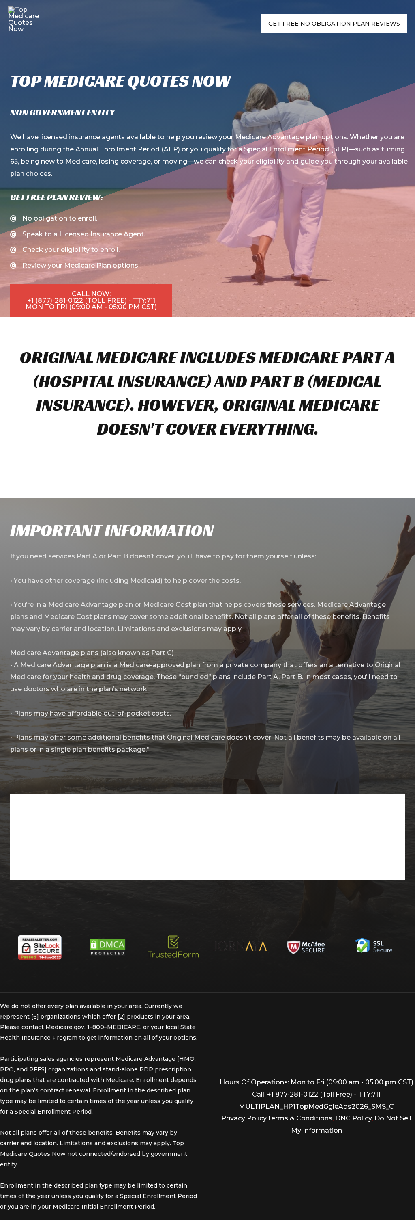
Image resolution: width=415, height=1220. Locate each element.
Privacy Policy (243, 1118)
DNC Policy (353, 1118)
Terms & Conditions (299, 1118)
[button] (91, 300)
